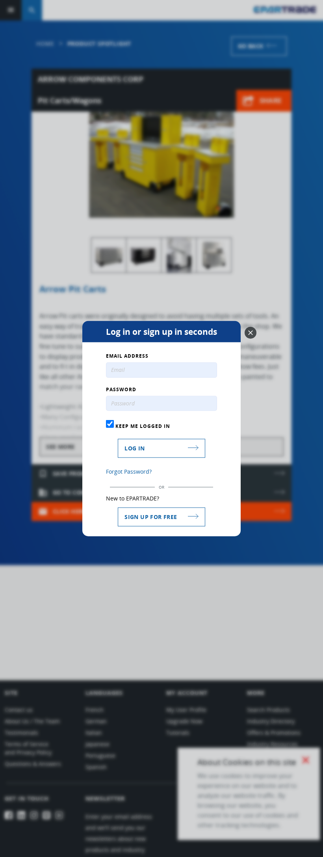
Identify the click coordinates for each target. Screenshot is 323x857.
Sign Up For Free (150, 517)
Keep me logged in (142, 426)
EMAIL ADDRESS (127, 355)
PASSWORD (121, 389)
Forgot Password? (129, 471)
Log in (134, 448)
